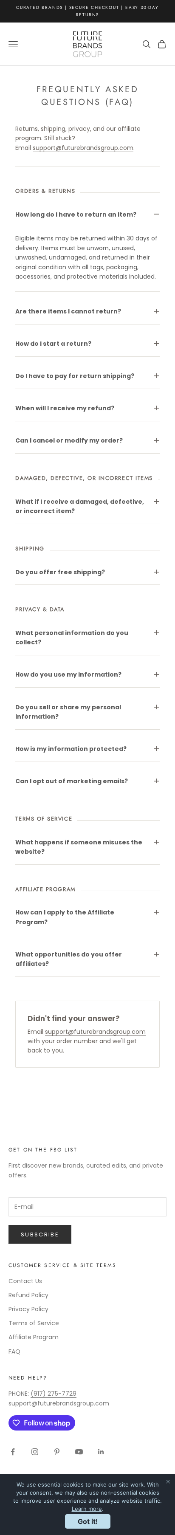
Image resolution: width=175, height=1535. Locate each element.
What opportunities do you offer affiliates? (68, 959)
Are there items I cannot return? (68, 311)
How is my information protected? (71, 749)
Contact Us (25, 1281)
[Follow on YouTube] (79, 1452)
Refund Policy (28, 1295)
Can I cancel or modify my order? (69, 440)
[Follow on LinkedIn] (101, 1452)
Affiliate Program (33, 1337)
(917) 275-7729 (53, 1393)
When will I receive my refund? (64, 408)
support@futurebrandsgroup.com (83, 148)
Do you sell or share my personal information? (68, 712)
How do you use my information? (68, 674)
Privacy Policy (28, 1309)
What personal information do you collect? (71, 637)
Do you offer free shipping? (60, 572)
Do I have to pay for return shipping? (74, 376)
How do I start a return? (53, 343)
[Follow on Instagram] (35, 1452)
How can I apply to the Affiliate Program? (64, 917)
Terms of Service (33, 1323)
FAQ (14, 1351)
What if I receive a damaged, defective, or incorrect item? (79, 506)
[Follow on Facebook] (12, 1452)
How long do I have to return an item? (75, 214)
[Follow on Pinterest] (57, 1452)
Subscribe (40, 1234)
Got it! (88, 1521)
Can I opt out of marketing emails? (71, 781)
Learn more (87, 1508)
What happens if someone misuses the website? (78, 847)
